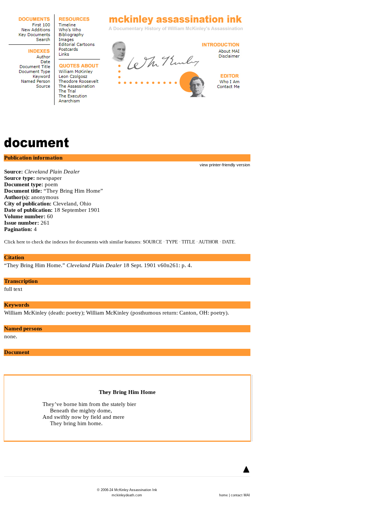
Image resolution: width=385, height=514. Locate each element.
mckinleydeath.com (127, 495)
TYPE (172, 242)
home (223, 495)
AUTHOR (208, 242)
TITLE (188, 242)
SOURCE (152, 242)
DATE (228, 242)
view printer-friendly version (225, 165)
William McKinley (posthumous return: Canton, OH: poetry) (156, 313)
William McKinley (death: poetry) (43, 313)
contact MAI (240, 495)
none (10, 336)
